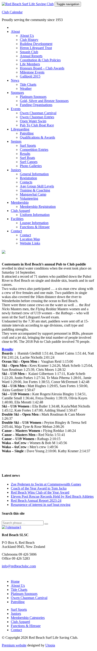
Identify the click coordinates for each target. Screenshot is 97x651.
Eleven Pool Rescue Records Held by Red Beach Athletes (52, 496)
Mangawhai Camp (33, 194)
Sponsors (17, 93)
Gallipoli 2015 (30, 76)
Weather (26, 88)
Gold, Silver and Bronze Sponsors (44, 101)
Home (15, 581)
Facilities (17, 219)
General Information (34, 174)
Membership (20, 202)
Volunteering (29, 198)
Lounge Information (34, 223)
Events (16, 109)
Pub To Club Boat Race (37, 125)
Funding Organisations (36, 105)
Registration (28, 178)
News (15, 80)
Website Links (30, 243)
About (15, 31)
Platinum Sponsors (33, 97)
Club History (29, 40)
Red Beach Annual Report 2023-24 (36, 500)
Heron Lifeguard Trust (36, 48)
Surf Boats (27, 158)
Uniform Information (35, 215)
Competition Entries (34, 150)
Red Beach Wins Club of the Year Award (40, 492)
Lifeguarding (20, 129)
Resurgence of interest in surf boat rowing (40, 505)
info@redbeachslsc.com (19, 566)
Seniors (16, 141)
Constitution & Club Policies (40, 60)
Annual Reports (31, 56)
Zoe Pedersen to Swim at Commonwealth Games (46, 484)
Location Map (30, 239)
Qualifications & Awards (37, 137)
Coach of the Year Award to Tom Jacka (39, 488)
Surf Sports (28, 145)
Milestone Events (32, 72)
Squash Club (29, 52)
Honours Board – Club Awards (42, 68)
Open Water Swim (33, 121)
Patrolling (27, 133)
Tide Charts (28, 84)
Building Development (36, 44)
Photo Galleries (31, 166)
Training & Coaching (35, 190)
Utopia (50, 645)
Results (25, 154)
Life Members (30, 64)
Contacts (26, 182)
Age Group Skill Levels (37, 186)
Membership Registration (38, 206)
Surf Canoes (28, 162)
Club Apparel (20, 211)
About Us (27, 36)
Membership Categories (28, 618)
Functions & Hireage (35, 227)
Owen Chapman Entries (37, 117)
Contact (16, 231)
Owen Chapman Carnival (38, 113)
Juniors (16, 170)
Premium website (14, 645)
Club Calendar (12, 12)
